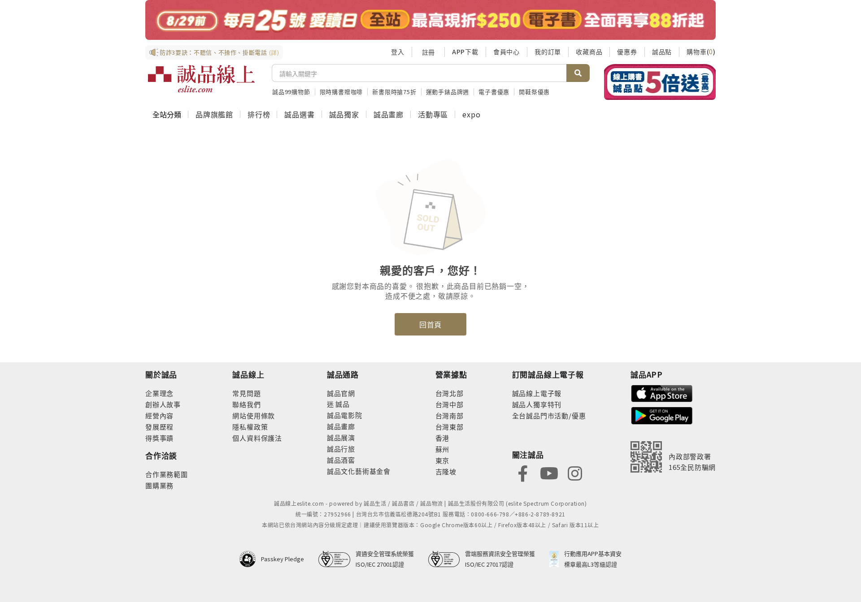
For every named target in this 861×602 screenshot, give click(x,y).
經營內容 (159, 415)
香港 (442, 438)
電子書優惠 (493, 91)
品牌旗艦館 (214, 114)
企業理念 (159, 393)
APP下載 (465, 51)
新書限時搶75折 (394, 91)
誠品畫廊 (389, 114)
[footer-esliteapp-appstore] (662, 392)
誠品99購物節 (291, 91)
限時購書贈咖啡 (341, 91)
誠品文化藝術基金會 (359, 471)
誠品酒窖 (341, 459)
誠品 (342, 403)
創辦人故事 (163, 404)
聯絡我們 (246, 404)
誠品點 (662, 51)
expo (471, 114)
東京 (442, 460)
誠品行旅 (341, 448)
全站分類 (166, 114)
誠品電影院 (344, 415)
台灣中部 (449, 404)
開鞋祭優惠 (534, 91)
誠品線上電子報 (537, 393)
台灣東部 (449, 426)
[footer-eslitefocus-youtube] (549, 472)
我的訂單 (548, 51)
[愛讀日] (430, 20)
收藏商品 (589, 51)
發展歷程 (159, 426)
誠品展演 (341, 437)
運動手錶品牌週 (448, 91)
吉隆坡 (446, 471)
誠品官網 (341, 393)
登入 (397, 51)
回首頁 (430, 324)
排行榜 (259, 114)
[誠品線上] (201, 79)
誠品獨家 (344, 114)
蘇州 (442, 449)
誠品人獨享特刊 (537, 404)
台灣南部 (449, 415)
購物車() (701, 51)
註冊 (428, 51)
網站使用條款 (253, 415)
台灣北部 (449, 393)
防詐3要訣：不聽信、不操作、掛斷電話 (219, 52)
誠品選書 (299, 114)
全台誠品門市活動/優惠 (549, 415)
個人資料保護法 (257, 438)
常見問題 (246, 393)
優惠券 (627, 51)
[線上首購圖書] (660, 82)
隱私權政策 (250, 426)
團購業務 (159, 485)
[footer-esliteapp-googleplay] (662, 414)
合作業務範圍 (166, 474)
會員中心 (506, 51)
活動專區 (433, 114)
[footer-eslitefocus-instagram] (575, 472)
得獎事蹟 (159, 438)
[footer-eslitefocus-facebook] (523, 472)
